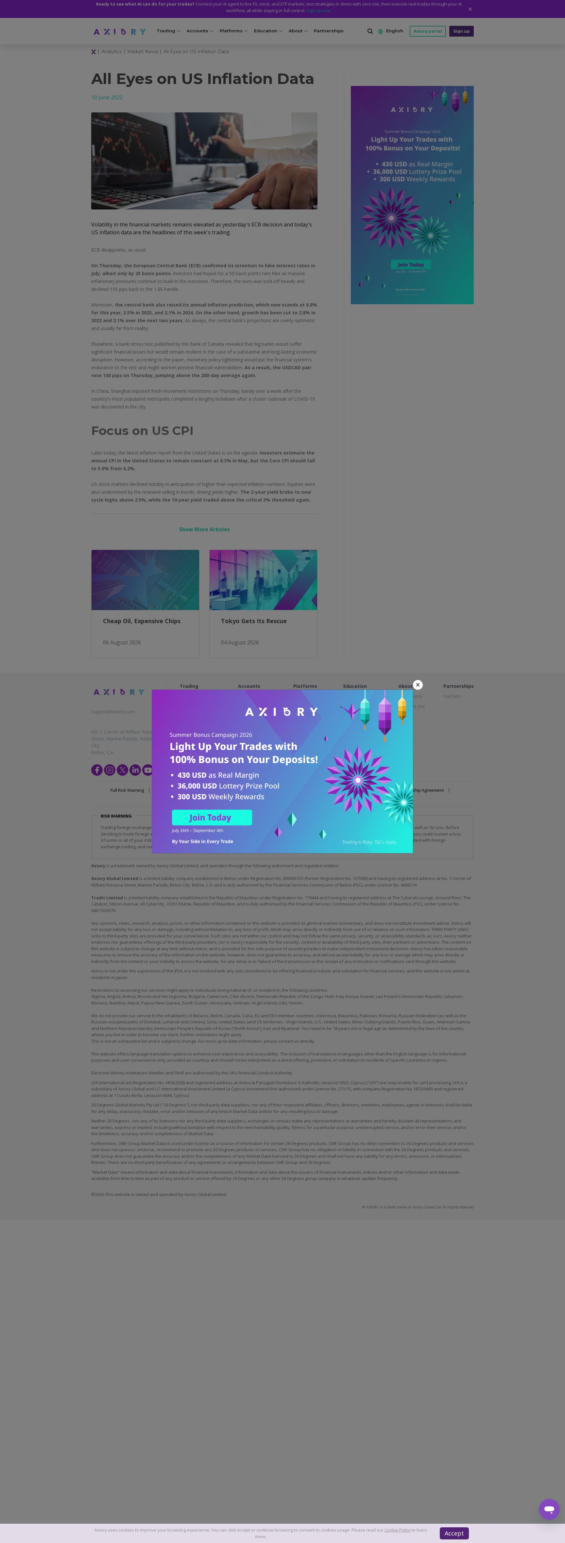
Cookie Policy (398, 1530)
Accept (454, 1533)
